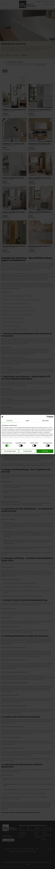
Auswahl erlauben (27, 451)
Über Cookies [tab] (45, 420)
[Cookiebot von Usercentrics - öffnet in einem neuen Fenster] (47, 417)
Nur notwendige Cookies (10, 451)
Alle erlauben (45, 451)
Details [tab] (27, 420)
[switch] (21, 446)
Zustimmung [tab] (10, 420)
